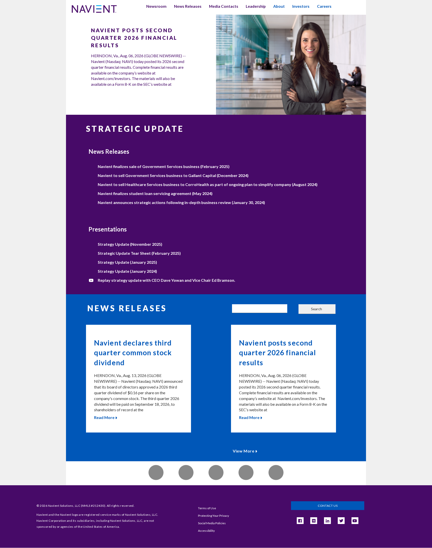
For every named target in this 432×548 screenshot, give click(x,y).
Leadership (256, 6)
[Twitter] (276, 472)
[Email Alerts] (156, 472)
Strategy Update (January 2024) (127, 271)
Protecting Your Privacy (213, 516)
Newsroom (156, 6)
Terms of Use (207, 508)
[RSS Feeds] (186, 472)
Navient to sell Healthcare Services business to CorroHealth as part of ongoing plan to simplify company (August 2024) (208, 184)
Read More (104, 417)
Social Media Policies (212, 523)
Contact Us (328, 506)
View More (243, 450)
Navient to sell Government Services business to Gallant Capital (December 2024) (173, 175)
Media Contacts (223, 6)
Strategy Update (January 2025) (127, 262)
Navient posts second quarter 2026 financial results (134, 37)
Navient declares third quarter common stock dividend (133, 352)
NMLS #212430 (93, 506)
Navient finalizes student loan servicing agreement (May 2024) (155, 193)
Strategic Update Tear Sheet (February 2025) (139, 253)
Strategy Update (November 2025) (130, 244)
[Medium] (314, 521)
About (279, 6)
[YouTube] (355, 521)
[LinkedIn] (246, 472)
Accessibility (206, 530)
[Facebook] (216, 472)
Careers (324, 6)
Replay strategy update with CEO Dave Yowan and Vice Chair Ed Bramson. (166, 280)
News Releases (188, 6)
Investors (301, 6)
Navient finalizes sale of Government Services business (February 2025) (164, 166)
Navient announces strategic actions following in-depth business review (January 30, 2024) (181, 202)
